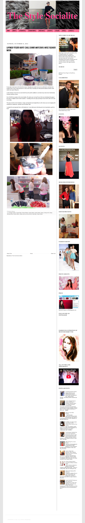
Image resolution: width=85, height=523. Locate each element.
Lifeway (42, 212)
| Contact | (71, 30)
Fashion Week (31, 212)
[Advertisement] (31, 38)
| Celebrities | (22, 30)
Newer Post (9, 253)
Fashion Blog (18, 212)
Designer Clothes (12, 212)
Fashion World (37, 212)
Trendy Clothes (40, 214)
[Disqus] (31, 235)
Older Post (53, 253)
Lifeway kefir (46, 212)
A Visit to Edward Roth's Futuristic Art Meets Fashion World (71, 462)
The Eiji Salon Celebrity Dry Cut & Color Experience (71, 433)
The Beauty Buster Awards (71, 391)
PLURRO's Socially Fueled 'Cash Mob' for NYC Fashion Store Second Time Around (71, 423)
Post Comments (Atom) (17, 255)
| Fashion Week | (32, 30)
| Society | (49, 30)
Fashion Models (25, 212)
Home (8, 30)
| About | (14, 30)
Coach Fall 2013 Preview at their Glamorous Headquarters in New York (71, 481)
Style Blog (34, 214)
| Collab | (57, 30)
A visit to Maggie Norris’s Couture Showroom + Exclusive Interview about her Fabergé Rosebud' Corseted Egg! (70, 403)
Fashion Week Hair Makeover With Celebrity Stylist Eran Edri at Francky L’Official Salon (71, 453)
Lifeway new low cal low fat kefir (25, 214)
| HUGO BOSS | (42, 30)
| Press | (64, 30)
